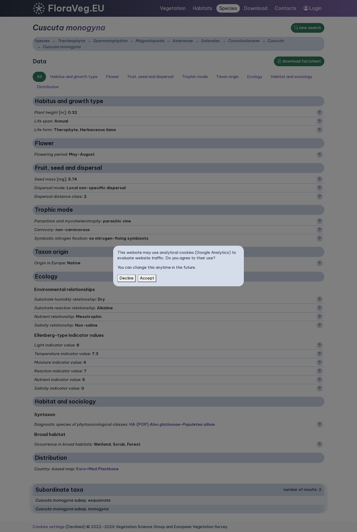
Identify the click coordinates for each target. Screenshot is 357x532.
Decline (126, 278)
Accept (147, 278)
